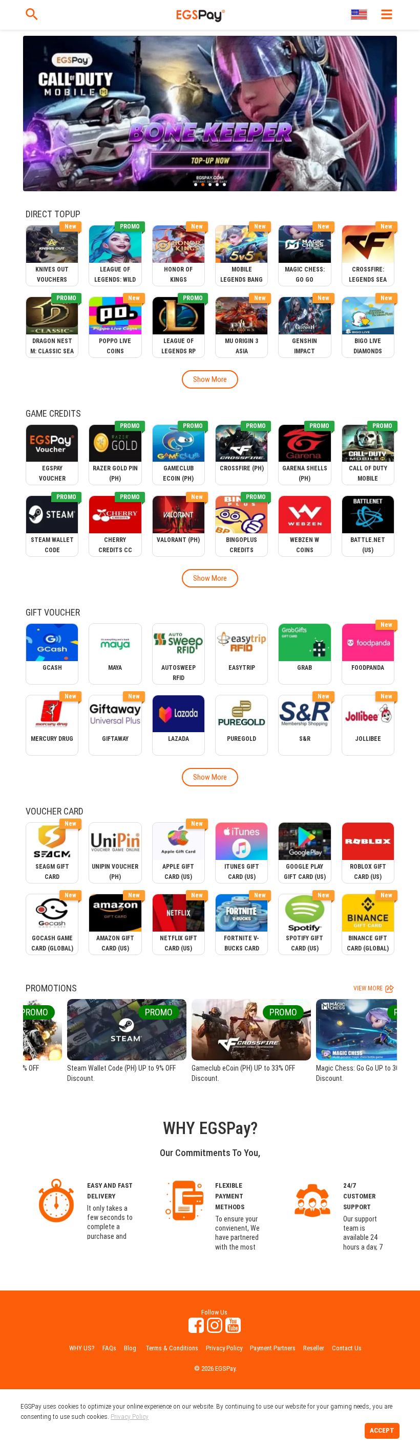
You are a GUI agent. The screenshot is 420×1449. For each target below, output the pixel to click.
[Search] (32, 14)
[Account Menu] (387, 14)
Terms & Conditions (171, 1348)
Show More (210, 379)
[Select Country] (359, 14)
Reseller (313, 1348)
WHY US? (82, 1348)
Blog (130, 1348)
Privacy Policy (224, 1348)
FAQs (109, 1348)
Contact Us (347, 1348)
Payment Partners (273, 1348)
